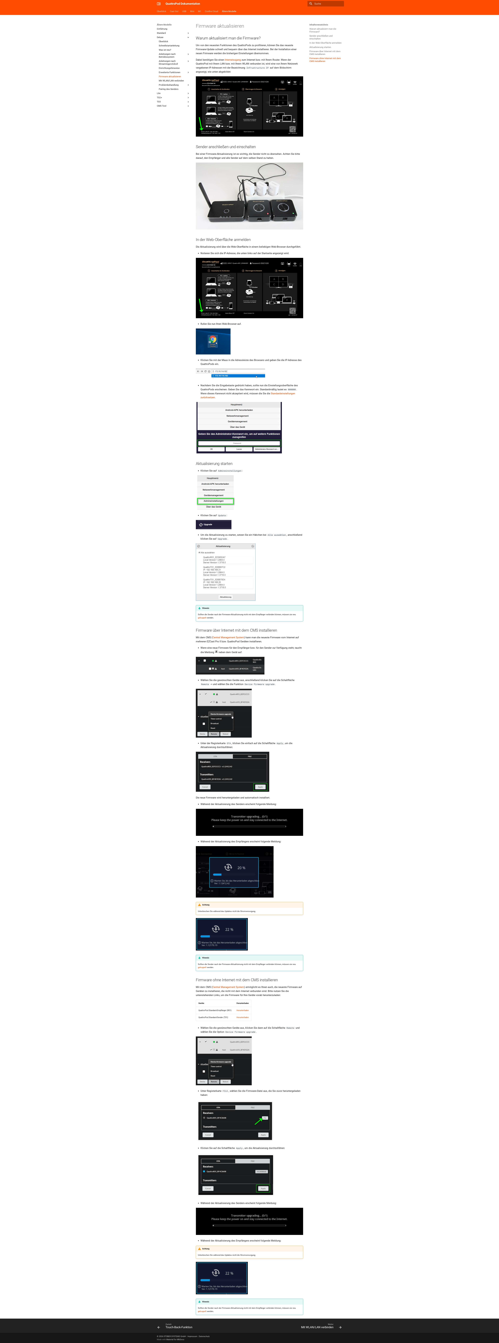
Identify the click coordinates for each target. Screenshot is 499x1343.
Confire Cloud (211, 11)
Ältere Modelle (229, 11)
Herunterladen (243, 1010)
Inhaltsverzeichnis (318, 24)
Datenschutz (204, 1336)
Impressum (192, 1336)
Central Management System (228, 637)
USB (184, 11)
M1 (199, 11)
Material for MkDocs (175, 1339)
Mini (192, 11)
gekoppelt (202, 618)
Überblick (161, 11)
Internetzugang (233, 59)
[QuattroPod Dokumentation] (159, 4)
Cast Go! (174, 11)
